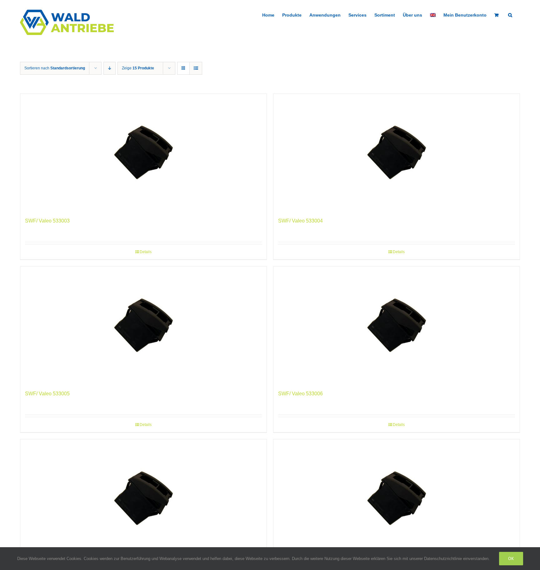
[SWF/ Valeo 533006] (396, 325)
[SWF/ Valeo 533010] (143, 498)
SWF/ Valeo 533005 (47, 393)
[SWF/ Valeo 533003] (143, 152)
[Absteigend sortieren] (109, 68)
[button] (510, 14)
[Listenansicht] (196, 68)
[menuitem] (433, 14)
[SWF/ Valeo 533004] (396, 152)
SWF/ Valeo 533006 (300, 393)
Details (146, 252)
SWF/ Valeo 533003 (47, 220)
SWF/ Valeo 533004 (300, 220)
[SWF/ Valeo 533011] (396, 498)
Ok (511, 558)
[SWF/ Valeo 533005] (143, 325)
